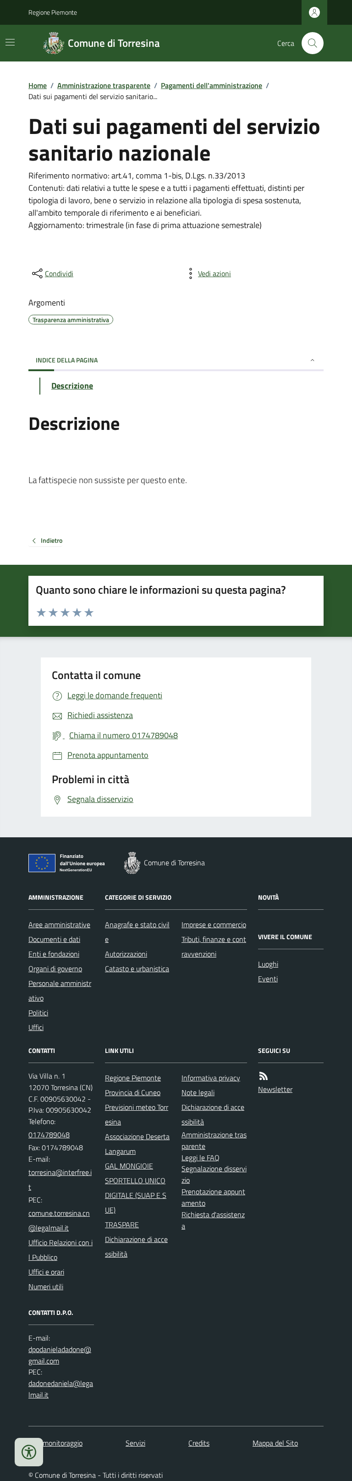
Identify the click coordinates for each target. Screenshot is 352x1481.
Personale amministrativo (59, 990)
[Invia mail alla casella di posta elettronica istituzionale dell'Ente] (61, 1179)
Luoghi (268, 963)
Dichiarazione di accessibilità (136, 1246)
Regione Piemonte (52, 12)
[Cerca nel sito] (309, 43)
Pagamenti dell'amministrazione (211, 85)
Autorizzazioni (126, 953)
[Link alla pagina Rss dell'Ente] (263, 1076)
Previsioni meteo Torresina (136, 1114)
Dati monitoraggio (55, 1442)
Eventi (268, 978)
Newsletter (275, 1089)
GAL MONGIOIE (129, 1165)
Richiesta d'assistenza (213, 1220)
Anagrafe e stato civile (137, 932)
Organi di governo (55, 968)
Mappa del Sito (275, 1442)
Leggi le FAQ (201, 1157)
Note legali (198, 1092)
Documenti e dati (54, 939)
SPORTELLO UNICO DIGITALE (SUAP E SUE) (135, 1195)
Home (37, 85)
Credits (198, 1442)
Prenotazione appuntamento (213, 1197)
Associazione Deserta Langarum (137, 1144)
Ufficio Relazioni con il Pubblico (60, 1250)
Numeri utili (45, 1286)
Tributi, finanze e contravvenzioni (214, 946)
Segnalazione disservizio (214, 1174)
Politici (38, 1012)
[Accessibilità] (29, 1452)
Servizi (135, 1442)
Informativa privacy (211, 1077)
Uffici (36, 1027)
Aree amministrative (59, 924)
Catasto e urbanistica (137, 968)
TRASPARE (122, 1224)
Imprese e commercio (214, 924)
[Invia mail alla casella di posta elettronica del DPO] (61, 1355)
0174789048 (49, 1134)
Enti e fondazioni (53, 953)
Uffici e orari (46, 1271)
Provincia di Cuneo (132, 1092)
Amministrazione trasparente (103, 85)
